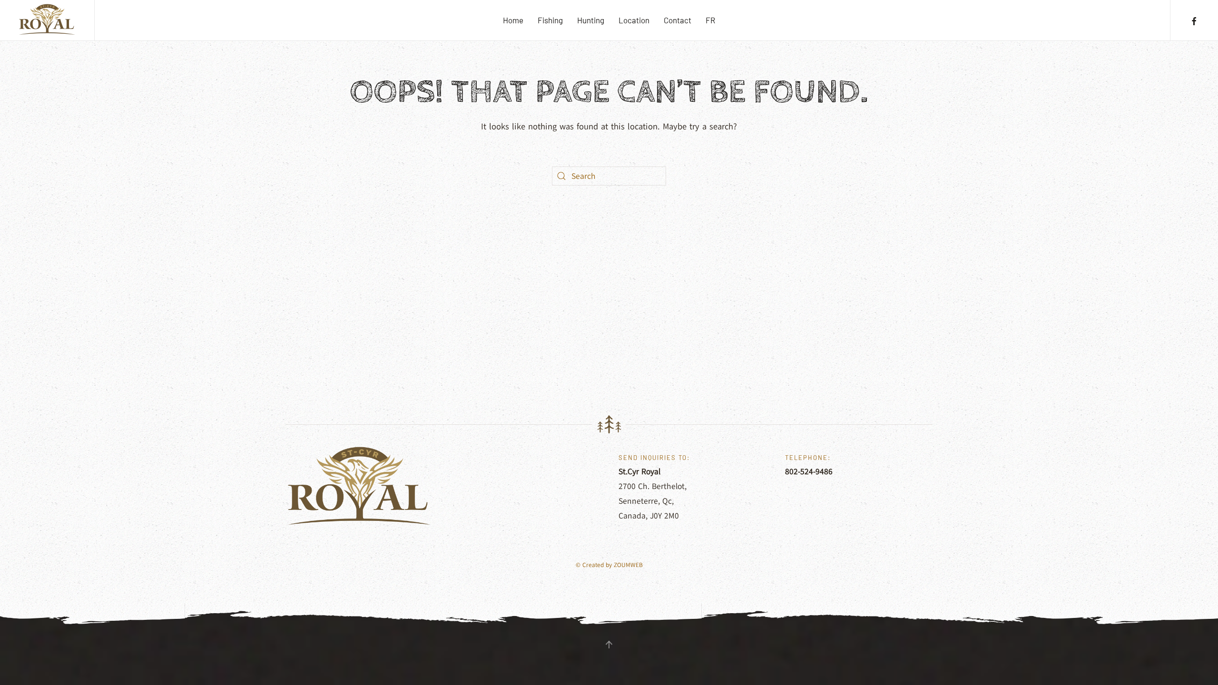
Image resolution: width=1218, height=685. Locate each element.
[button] (609, 644)
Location (634, 20)
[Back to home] (47, 20)
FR (710, 20)
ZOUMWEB (628, 565)
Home (513, 20)
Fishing (550, 20)
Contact (677, 20)
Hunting (590, 20)
